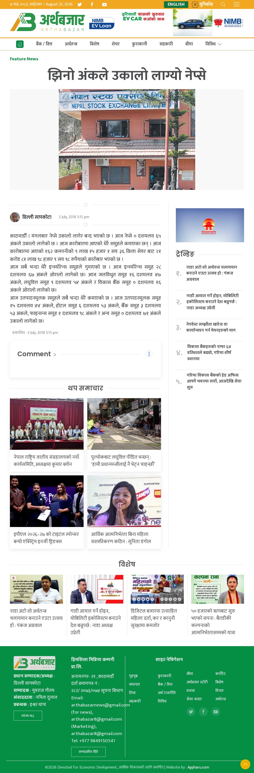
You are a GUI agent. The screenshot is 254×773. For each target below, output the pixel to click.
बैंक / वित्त (44, 44)
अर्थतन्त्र (71, 44)
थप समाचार (85, 388)
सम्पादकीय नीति (88, 752)
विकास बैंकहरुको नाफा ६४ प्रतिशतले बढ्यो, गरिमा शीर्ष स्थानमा (209, 353)
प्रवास (191, 690)
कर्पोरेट (220, 673)
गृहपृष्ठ (133, 676)
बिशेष (94, 44)
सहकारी (166, 44)
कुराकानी (139, 44)
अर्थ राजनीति (167, 693)
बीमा (189, 44)
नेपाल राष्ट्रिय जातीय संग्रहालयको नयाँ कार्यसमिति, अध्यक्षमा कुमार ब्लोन (46, 461)
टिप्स (132, 693)
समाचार (134, 684)
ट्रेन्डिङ (185, 254)
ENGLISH (176, 4)
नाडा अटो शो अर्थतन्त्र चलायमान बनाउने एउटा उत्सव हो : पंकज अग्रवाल (211, 273)
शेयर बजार (194, 699)
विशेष (127, 564)
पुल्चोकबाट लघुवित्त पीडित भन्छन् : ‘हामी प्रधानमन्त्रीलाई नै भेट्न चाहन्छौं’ (123, 461)
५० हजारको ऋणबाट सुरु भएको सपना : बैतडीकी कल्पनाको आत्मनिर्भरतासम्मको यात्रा (213, 622)
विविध (210, 44)
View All (27, 715)
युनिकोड (206, 4)
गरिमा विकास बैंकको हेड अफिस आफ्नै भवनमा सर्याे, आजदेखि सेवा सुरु (214, 381)
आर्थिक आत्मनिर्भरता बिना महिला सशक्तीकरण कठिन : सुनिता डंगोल (121, 538)
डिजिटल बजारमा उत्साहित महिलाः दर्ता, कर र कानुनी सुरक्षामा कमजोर (154, 618)
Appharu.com (198, 767)
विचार (219, 690)
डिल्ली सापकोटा (36, 217)
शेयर (116, 44)
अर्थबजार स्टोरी (197, 682)
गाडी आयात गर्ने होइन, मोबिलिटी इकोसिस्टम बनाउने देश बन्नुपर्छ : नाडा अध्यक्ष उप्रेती (213, 302)
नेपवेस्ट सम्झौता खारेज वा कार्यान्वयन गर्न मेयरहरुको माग (211, 327)
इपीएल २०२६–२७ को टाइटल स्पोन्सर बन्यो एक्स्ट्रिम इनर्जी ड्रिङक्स (46, 538)
